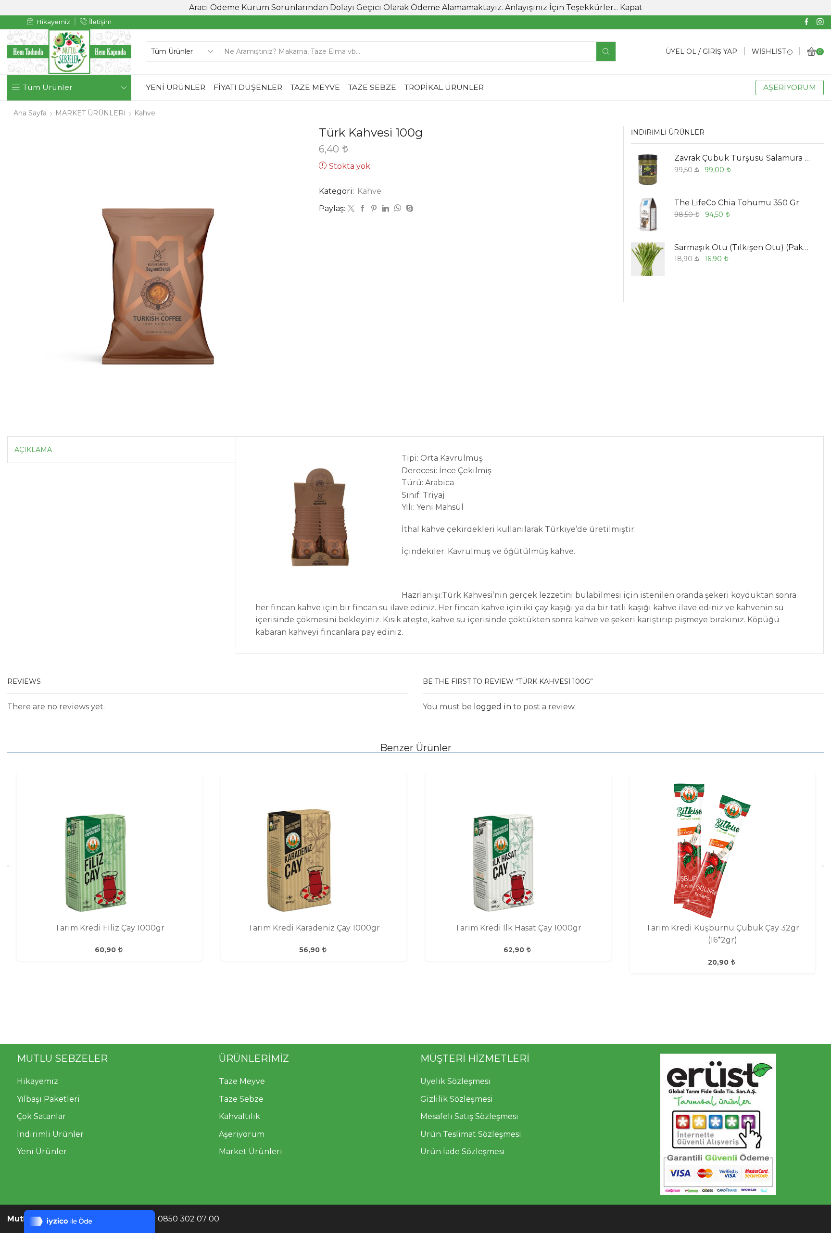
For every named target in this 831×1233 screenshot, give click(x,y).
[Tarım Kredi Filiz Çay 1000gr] (109, 850)
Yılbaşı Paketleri (48, 1099)
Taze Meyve (242, 1081)
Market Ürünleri (250, 1151)
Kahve (144, 113)
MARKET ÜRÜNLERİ (90, 113)
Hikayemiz (37, 1081)
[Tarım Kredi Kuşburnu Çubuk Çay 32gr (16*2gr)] (722, 850)
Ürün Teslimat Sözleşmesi (470, 1134)
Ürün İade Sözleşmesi (462, 1151)
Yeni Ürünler (42, 1151)
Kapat (631, 7)
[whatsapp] (397, 208)
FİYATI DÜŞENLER (248, 87)
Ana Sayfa (30, 113)
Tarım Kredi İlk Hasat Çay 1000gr (518, 927)
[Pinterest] (373, 208)
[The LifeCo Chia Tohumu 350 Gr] (648, 214)
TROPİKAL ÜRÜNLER (444, 87)
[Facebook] (806, 22)
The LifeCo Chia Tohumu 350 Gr (736, 202)
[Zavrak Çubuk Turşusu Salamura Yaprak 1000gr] (648, 170)
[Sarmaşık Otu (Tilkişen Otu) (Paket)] (648, 259)
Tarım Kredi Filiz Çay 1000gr (109, 927)
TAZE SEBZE (372, 87)
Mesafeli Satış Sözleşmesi (469, 1116)
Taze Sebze (241, 1099)
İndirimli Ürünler (50, 1134)
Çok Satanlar (41, 1116)
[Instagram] (820, 22)
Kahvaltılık (239, 1116)
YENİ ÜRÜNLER (175, 87)
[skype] (408, 208)
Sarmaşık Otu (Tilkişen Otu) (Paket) (743, 247)
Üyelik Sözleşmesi (455, 1081)
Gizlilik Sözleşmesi (456, 1099)
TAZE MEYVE (315, 87)
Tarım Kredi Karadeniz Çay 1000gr (314, 927)
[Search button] (606, 51)
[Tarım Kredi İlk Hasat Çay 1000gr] (517, 850)
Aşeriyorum (241, 1134)
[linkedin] (385, 208)
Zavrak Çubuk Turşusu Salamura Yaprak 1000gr (743, 158)
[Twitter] (351, 208)
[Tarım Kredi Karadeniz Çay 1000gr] (313, 850)
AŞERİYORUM (789, 87)
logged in (492, 706)
